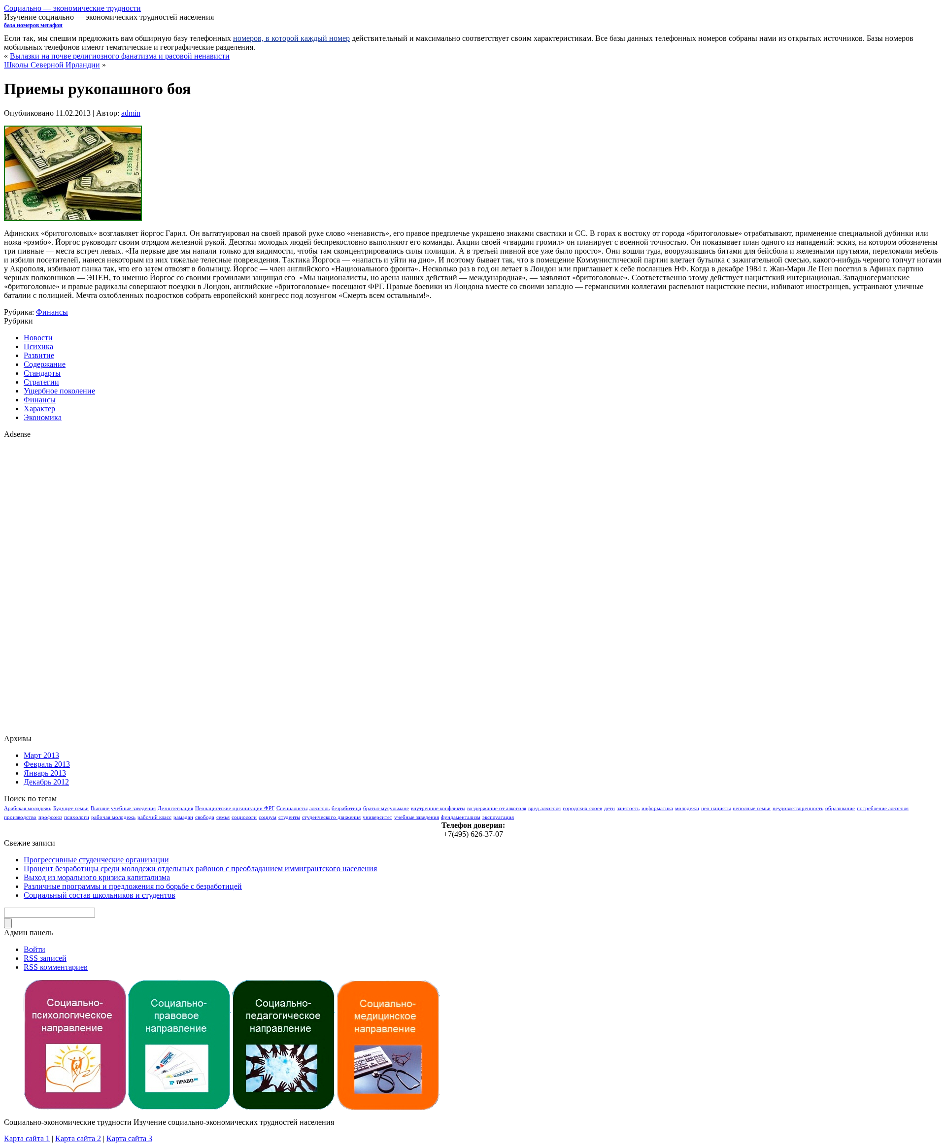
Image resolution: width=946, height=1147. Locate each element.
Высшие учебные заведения (123, 808)
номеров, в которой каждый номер (291, 38)
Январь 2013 (45, 773)
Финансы (52, 312)
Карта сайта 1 (27, 1138)
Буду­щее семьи (71, 808)
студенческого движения (331, 817)
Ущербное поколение (59, 391)
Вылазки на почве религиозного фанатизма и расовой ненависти (120, 56)
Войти (34, 949)
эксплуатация (498, 817)
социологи (244, 817)
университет (377, 817)
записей (45, 958)
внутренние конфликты (438, 808)
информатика (657, 808)
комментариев (56, 967)
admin (130, 113)
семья (223, 817)
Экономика (43, 417)
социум (267, 817)
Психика (38, 346)
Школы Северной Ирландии (52, 65)
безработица (346, 808)
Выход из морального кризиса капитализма (97, 877)
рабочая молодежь (113, 817)
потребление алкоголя (883, 808)
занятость (628, 808)
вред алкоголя (544, 808)
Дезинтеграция (175, 808)
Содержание (45, 364)
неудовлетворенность (798, 808)
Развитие (39, 355)
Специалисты (291, 808)
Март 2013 (41, 755)
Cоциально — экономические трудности (72, 8)
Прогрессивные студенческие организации (96, 859)
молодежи (687, 808)
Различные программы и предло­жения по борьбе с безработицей (133, 886)
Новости (38, 337)
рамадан (183, 817)
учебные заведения (416, 817)
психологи (76, 817)
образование (840, 808)
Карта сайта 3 (129, 1138)
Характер (39, 408)
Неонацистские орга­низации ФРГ (234, 808)
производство (20, 817)
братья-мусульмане (386, 808)
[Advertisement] (43, 586)
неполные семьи (752, 808)
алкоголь (319, 808)
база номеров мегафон (33, 25)
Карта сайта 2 (78, 1138)
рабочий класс (154, 817)
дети (609, 808)
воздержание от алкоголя (496, 808)
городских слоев (582, 808)
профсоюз (50, 817)
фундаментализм (460, 817)
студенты (289, 817)
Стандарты (42, 373)
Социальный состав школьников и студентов (99, 895)
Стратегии (41, 382)
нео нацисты (716, 808)
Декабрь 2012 (46, 782)
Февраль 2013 (47, 764)
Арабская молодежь (27, 808)
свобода (204, 817)
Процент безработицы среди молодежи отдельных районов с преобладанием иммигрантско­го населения (200, 868)
